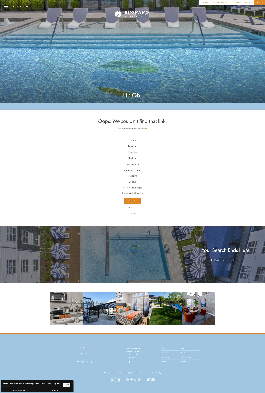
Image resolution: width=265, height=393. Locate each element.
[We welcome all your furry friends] (165, 308)
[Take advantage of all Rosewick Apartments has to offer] (198, 308)
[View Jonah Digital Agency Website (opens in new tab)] (151, 380)
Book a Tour (238, 260)
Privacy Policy (144, 373)
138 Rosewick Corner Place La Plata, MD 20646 (132, 353)
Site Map (158, 373)
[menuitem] (132, 140)
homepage (144, 129)
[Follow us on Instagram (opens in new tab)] (82, 362)
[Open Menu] (6, 6)
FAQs (152, 373)
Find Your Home (19, 6)
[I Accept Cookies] (72, 382)
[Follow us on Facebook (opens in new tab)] (87, 362)
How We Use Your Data (19, 390)
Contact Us (55, 390)
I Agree (67, 385)
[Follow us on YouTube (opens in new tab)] (78, 362)
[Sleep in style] (132, 308)
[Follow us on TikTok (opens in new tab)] (92, 362)
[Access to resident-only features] (99, 308)
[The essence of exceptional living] (66, 308)
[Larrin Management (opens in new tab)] (115, 381)
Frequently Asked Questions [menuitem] (132, 193)
